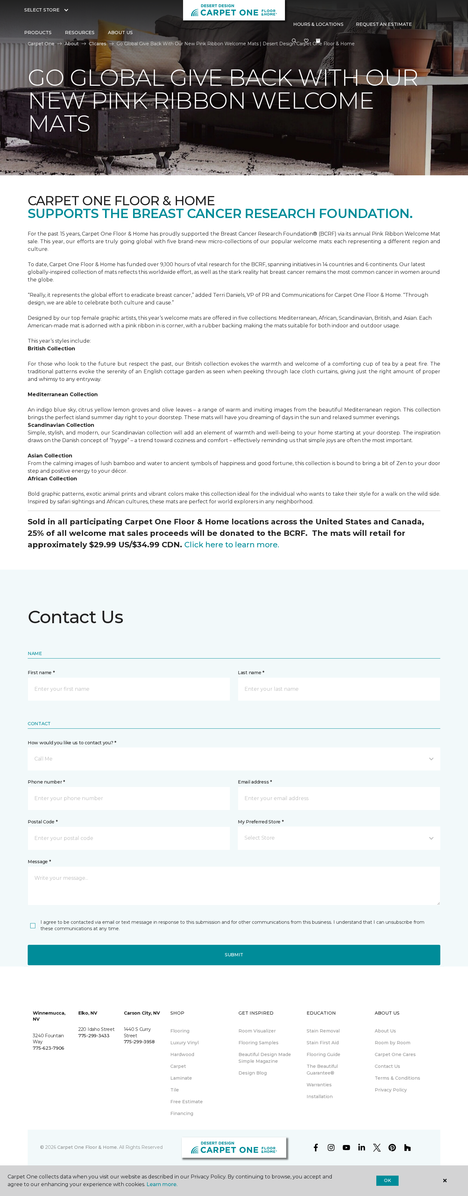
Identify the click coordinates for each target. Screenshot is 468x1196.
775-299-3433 (94, 1036)
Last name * (251, 672)
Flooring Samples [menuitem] (258, 1043)
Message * (39, 861)
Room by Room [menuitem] (392, 1043)
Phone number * (46, 782)
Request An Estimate (384, 24)
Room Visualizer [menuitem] (257, 1031)
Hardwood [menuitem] (182, 1054)
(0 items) (318, 41)
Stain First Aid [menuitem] (323, 1043)
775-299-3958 (139, 1042)
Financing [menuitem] (181, 1113)
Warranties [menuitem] (319, 1085)
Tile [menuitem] (174, 1090)
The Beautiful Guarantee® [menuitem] (322, 1069)
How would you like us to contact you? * (72, 742)
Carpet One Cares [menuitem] (395, 1054)
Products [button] (38, 32)
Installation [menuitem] (320, 1096)
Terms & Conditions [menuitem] (397, 1078)
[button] (294, 41)
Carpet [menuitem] (178, 1066)
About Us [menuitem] (385, 1031)
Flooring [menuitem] (179, 1031)
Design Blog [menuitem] (252, 1073)
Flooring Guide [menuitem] (323, 1054)
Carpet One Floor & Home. (87, 1147)
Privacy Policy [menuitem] (391, 1090)
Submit (234, 955)
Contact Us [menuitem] (387, 1066)
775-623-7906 (48, 1048)
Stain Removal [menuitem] (323, 1031)
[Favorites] (306, 41)
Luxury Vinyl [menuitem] (184, 1043)
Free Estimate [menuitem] (186, 1102)
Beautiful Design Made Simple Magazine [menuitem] (264, 1058)
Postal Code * (42, 822)
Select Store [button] (42, 10)
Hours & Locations (318, 24)
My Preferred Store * (260, 822)
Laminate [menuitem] (181, 1078)
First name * (41, 672)
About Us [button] (120, 32)
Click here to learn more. (231, 544)
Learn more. (161, 1184)
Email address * (255, 782)
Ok (387, 1180)
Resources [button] (80, 32)
